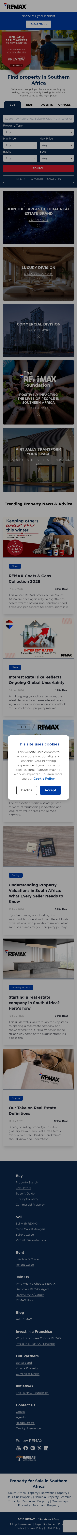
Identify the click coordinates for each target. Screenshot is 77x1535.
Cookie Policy (44, 778)
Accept (50, 790)
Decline (26, 790)
